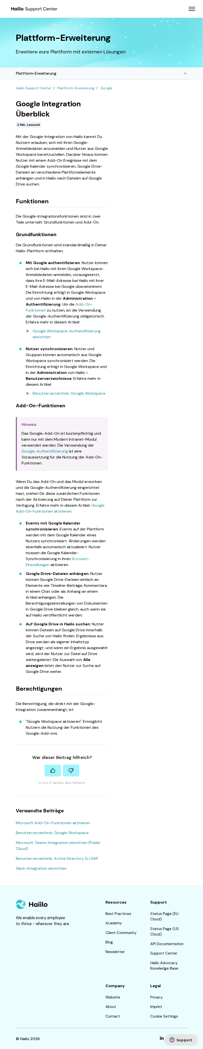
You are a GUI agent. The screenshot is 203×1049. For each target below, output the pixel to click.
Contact (112, 1016)
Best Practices (118, 913)
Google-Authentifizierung (45, 451)
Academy (113, 923)
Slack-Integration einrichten (41, 868)
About (110, 1006)
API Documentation (166, 943)
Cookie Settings (164, 1016)
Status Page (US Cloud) (164, 931)
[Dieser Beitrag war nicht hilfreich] (71, 770)
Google (106, 88)
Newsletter (115, 951)
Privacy (156, 997)
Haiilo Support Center (33, 88)
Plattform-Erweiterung (36, 73)
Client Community (120, 932)
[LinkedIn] (162, 1039)
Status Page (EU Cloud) (164, 916)
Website (112, 997)
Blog (109, 942)
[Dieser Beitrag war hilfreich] (53, 770)
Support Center (163, 953)
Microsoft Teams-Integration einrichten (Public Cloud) (58, 845)
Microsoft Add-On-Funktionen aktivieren (53, 822)
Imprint (156, 1006)
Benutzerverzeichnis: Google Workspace (69, 393)
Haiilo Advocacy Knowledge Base (164, 965)
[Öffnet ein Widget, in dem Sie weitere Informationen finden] (181, 1040)
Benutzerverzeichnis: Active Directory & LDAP (57, 858)
